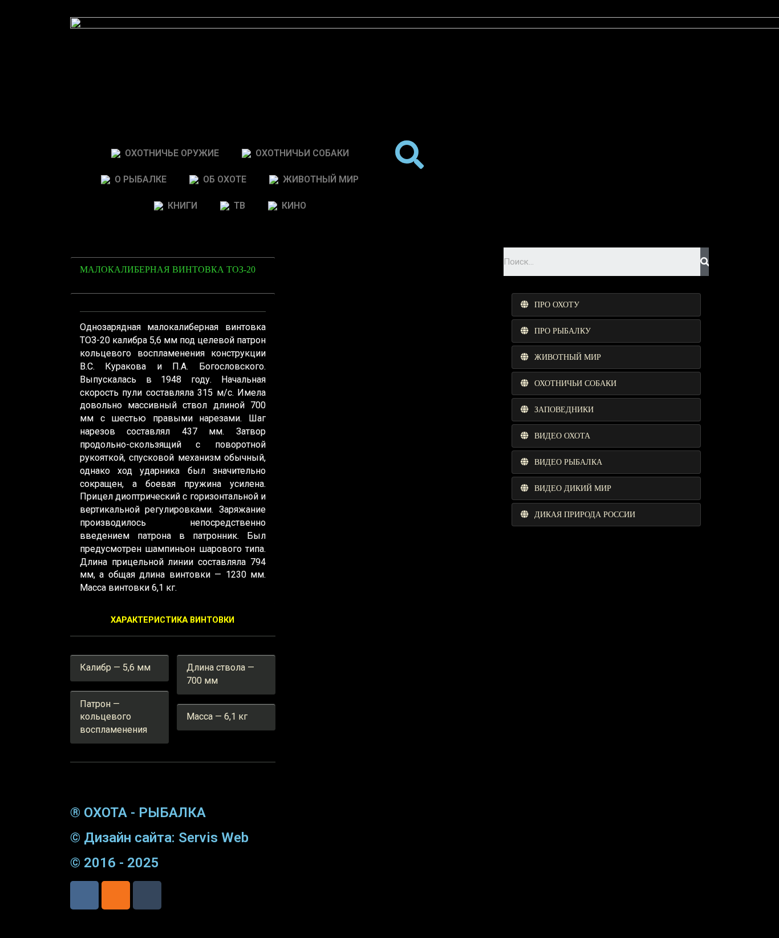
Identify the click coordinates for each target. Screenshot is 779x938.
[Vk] (84, 895)
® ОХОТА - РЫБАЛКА (138, 813)
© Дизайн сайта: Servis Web (159, 838)
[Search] (704, 261)
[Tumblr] (147, 895)
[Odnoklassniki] (116, 895)
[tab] (606, 305)
